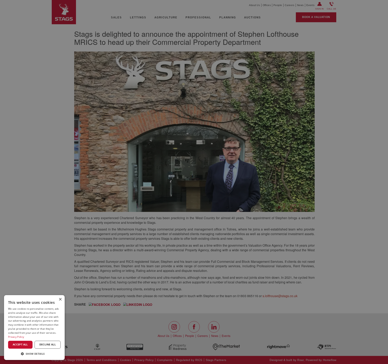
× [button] (60, 299)
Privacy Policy (16, 337)
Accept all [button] (20, 344)
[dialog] (34, 327)
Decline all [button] (47, 344)
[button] (34, 353)
